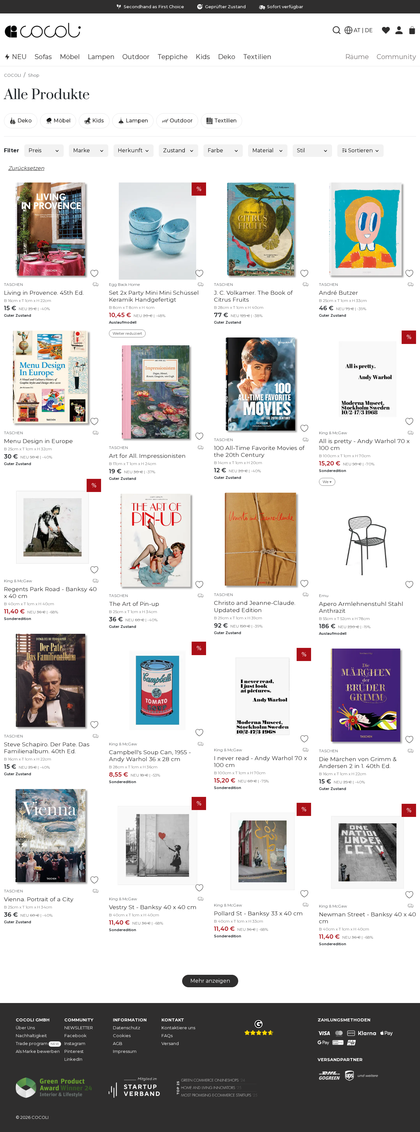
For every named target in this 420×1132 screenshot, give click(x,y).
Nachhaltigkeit (31, 1035)
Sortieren (360, 150)
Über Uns (25, 1027)
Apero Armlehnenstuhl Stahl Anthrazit (361, 607)
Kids (97, 120)
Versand (170, 1043)
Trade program (37, 1043)
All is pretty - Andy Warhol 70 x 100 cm (364, 444)
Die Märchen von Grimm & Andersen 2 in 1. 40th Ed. (357, 762)
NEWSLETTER (78, 1027)
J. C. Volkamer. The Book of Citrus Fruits (253, 296)
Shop (33, 75)
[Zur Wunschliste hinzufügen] (94, 273)
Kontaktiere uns (178, 1027)
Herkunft (130, 150)
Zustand (174, 150)
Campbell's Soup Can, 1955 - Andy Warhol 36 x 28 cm (150, 755)
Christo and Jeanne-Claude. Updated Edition (254, 606)
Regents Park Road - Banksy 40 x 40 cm (50, 592)
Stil (301, 150)
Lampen (136, 120)
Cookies (122, 1035)
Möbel (61, 120)
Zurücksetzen (26, 168)
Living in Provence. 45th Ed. (44, 292)
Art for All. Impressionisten (147, 455)
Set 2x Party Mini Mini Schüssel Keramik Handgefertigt (154, 296)
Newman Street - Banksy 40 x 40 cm (367, 918)
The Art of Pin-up (134, 603)
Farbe (215, 150)
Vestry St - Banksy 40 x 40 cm (153, 907)
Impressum (124, 1051)
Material (263, 150)
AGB (117, 1043)
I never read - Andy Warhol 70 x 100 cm (260, 761)
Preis (35, 150)
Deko (24, 120)
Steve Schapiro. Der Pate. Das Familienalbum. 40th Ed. (47, 748)
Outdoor (180, 120)
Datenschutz (126, 1027)
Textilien (225, 120)
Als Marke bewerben (38, 1051)
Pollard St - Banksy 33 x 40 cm (258, 913)
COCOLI (12, 75)
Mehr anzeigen (210, 981)
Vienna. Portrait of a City (39, 899)
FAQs (167, 1035)
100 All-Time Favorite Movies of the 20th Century (259, 451)
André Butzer (338, 292)
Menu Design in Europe (38, 441)
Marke (81, 150)
